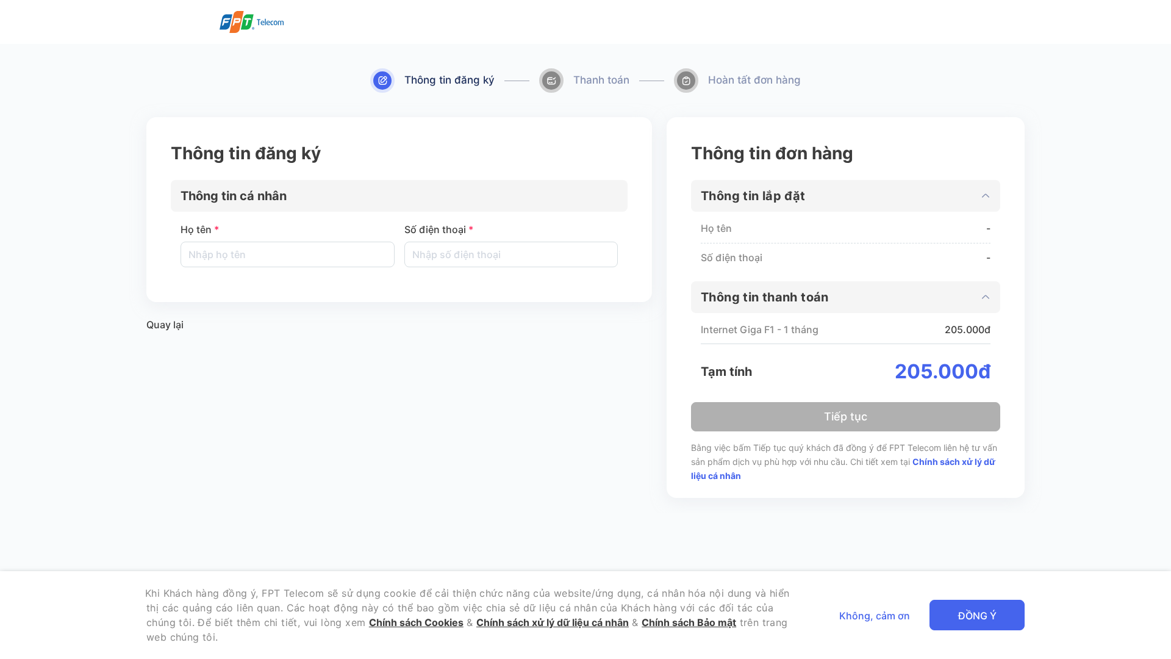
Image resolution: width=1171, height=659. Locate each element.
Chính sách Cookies (416, 622)
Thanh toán (601, 80)
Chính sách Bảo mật (689, 622)
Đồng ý (977, 616)
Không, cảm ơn (874, 616)
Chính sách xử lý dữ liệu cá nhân (552, 622)
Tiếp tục (845, 416)
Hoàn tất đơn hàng (754, 80)
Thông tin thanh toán (765, 297)
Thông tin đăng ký (449, 80)
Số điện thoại (438, 229)
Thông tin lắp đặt (753, 196)
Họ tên (200, 229)
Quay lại (165, 324)
